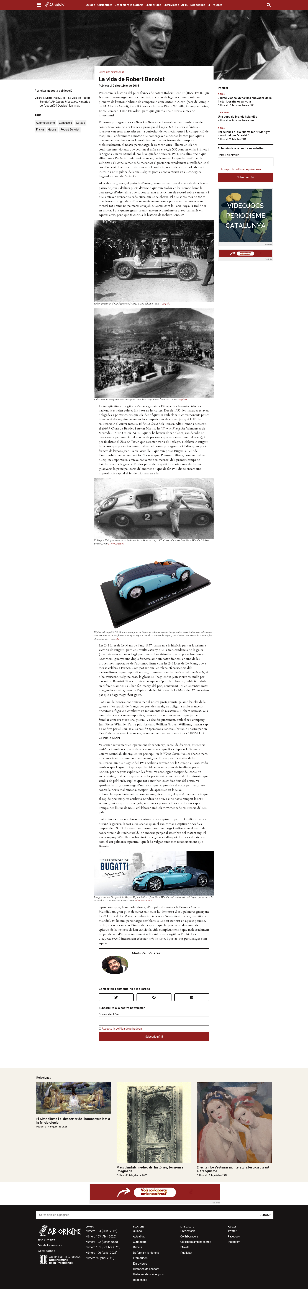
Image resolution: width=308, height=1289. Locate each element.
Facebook (234, 1236)
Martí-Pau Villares (146, 953)
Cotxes (80, 122)
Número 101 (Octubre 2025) (103, 1247)
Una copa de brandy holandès (237, 116)
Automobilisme (45, 122)
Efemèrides (153, 5)
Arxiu (184, 5)
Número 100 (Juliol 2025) (101, 1252)
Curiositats (104, 5)
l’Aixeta (184, 1247)
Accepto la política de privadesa (122, 1028)
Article (221, 94)
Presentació (188, 1231)
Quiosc (90, 5)
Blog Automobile (143, 900)
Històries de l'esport (111, 72)
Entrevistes (171, 5)
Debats (137, 1247)
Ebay (117, 639)
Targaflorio (182, 399)
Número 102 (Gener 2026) (102, 1242)
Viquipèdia (165, 303)
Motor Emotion (116, 543)
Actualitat (139, 1236)
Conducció (65, 122)
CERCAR (265, 1215)
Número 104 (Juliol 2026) (101, 1231)
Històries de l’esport (146, 1269)
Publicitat (186, 1252)
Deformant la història (128, 5)
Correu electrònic (109, 1014)
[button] (39, 5)
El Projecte (214, 5)
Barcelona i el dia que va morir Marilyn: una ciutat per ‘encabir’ (244, 133)
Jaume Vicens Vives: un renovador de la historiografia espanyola (245, 99)
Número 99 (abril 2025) (100, 1258)
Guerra (52, 129)
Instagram (234, 1242)
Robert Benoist (69, 129)
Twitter (232, 1231)
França (40, 129)
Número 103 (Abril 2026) (101, 1236)
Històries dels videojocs (148, 1274)
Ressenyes (197, 5)
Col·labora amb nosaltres (195, 1242)
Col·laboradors (189, 1236)
